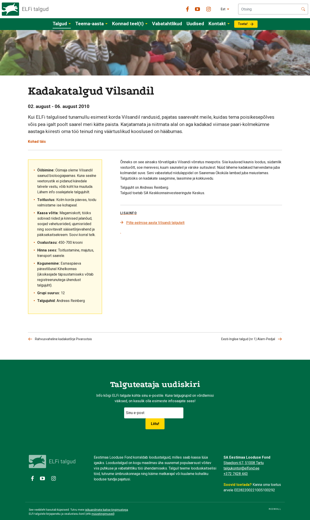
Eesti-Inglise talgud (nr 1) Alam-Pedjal (248, 339)
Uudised (195, 23)
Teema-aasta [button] (89, 23)
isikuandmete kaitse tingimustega (106, 509)
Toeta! (243, 24)
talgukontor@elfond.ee (241, 468)
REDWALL (275, 509)
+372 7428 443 (236, 474)
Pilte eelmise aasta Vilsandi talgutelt (155, 223)
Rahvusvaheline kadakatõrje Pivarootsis (63, 339)
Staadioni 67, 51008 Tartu (244, 463)
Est (223, 9)
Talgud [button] (60, 23)
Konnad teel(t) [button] (128, 23)
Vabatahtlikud (167, 23)
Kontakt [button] (217, 23)
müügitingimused (102, 513)
